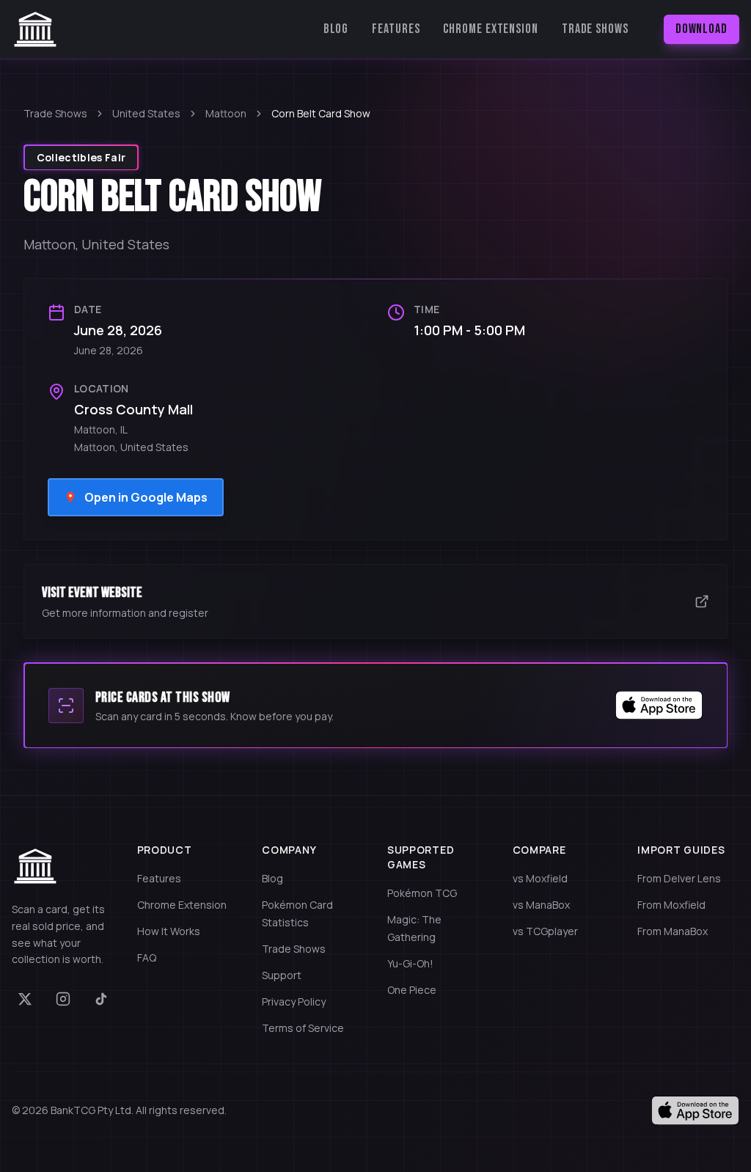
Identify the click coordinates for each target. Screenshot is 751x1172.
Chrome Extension (490, 29)
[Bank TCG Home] (35, 29)
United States (146, 113)
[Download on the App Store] (695, 1110)
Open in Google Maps (146, 497)
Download (701, 29)
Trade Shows (595, 29)
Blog (336, 29)
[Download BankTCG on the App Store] (659, 705)
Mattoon (225, 113)
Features (396, 29)
